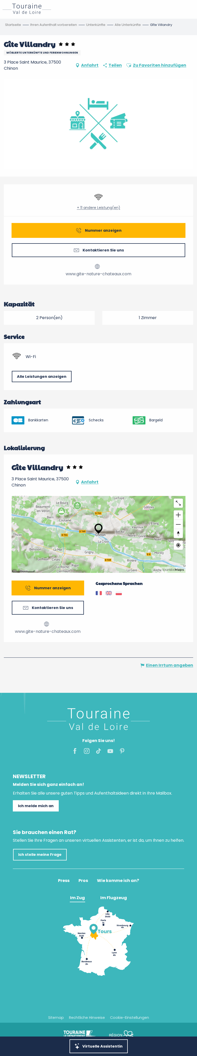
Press (64, 881)
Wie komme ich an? (118, 881)
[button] (129, 65)
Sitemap (56, 1017)
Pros (83, 881)
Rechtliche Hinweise (87, 1017)
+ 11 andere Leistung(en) (98, 207)
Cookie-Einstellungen (129, 1017)
